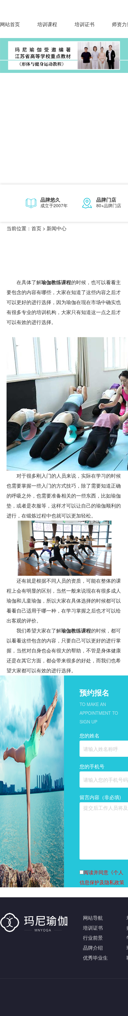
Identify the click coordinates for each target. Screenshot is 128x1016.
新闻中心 (56, 228)
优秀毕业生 (95, 957)
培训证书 (84, 24)
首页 (36, 228)
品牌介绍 (93, 947)
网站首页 (10, 24)
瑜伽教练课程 (56, 282)
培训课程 (47, 24)
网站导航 (93, 917)
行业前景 (93, 937)
